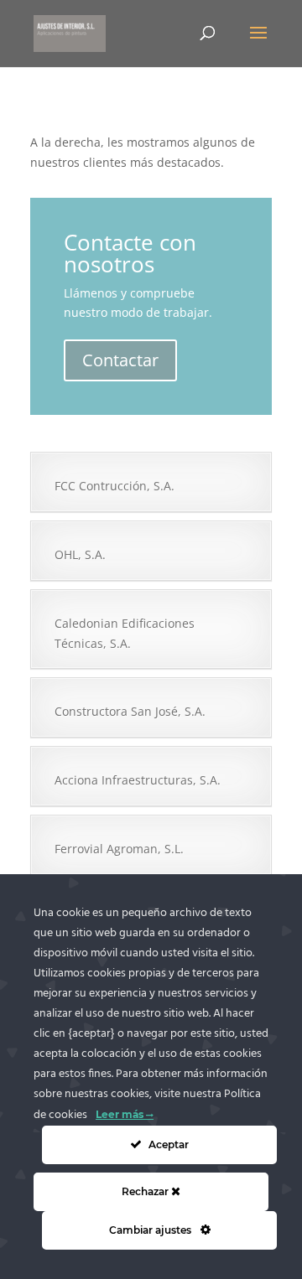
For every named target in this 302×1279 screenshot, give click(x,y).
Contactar (120, 360)
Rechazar (146, 1191)
